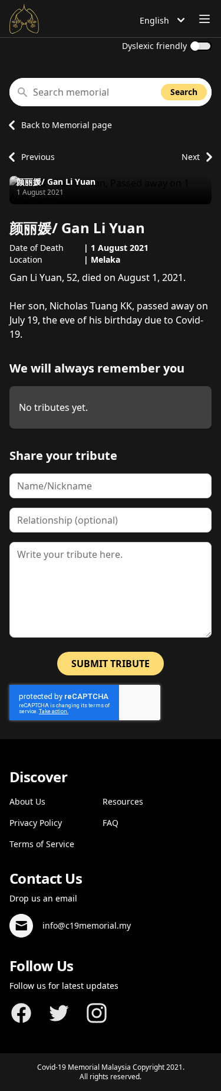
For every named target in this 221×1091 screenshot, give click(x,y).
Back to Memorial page (66, 124)
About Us (27, 801)
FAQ (110, 822)
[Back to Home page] (24, 18)
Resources (123, 801)
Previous (38, 156)
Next (191, 156)
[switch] (201, 46)
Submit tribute (110, 663)
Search (183, 91)
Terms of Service (41, 844)
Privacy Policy (35, 822)
